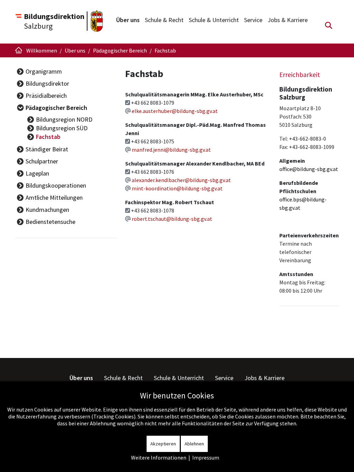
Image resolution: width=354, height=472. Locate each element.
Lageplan (37, 173)
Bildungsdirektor (47, 83)
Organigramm (44, 71)
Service (253, 20)
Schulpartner (42, 161)
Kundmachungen (47, 210)
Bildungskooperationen (56, 185)
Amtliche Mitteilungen (54, 197)
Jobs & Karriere (288, 20)
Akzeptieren (163, 444)
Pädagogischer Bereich (56, 108)
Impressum (205, 457)
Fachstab (48, 137)
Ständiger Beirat (47, 149)
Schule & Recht (164, 20)
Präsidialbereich (46, 96)
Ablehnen (194, 444)
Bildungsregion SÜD (61, 128)
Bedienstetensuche (50, 222)
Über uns (128, 20)
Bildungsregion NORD (64, 119)
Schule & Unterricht (214, 20)
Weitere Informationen (158, 457)
